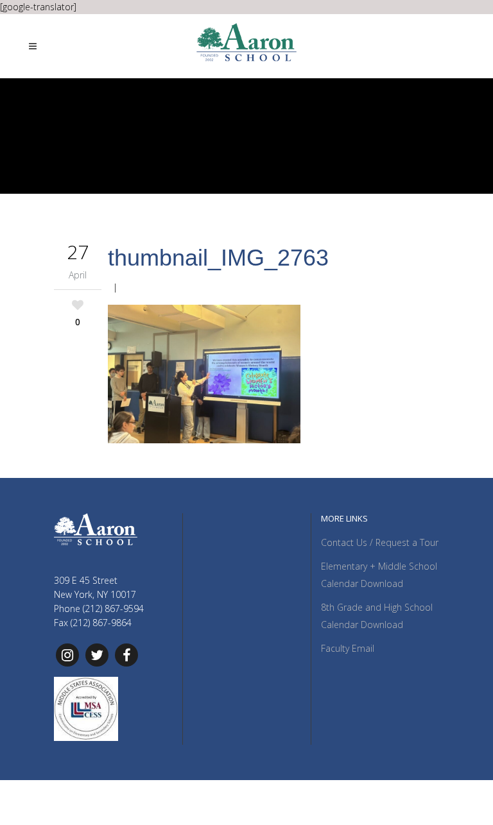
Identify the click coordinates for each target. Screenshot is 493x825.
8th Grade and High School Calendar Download (377, 616)
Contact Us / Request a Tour (379, 542)
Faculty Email (347, 648)
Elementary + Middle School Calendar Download (379, 575)
